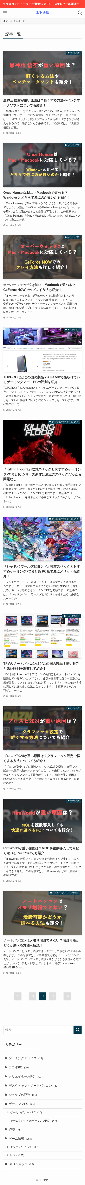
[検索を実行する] (77, 1030)
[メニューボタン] (5, 13)
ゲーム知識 (20, 1138)
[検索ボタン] (80, 13)
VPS (14, 1129)
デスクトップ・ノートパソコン (33, 1085)
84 (67, 996)
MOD (17, 1155)
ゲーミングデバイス (26, 1058)
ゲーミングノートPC (26, 1112)
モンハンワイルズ (24, 1147)
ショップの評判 (23, 1094)
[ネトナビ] (42, 13)
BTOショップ (21, 1164)
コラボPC (19, 1067)
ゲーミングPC (22, 1103)
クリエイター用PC (25, 1076)
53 (52, 996)
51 (32, 996)
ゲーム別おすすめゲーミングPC (33, 1120)
